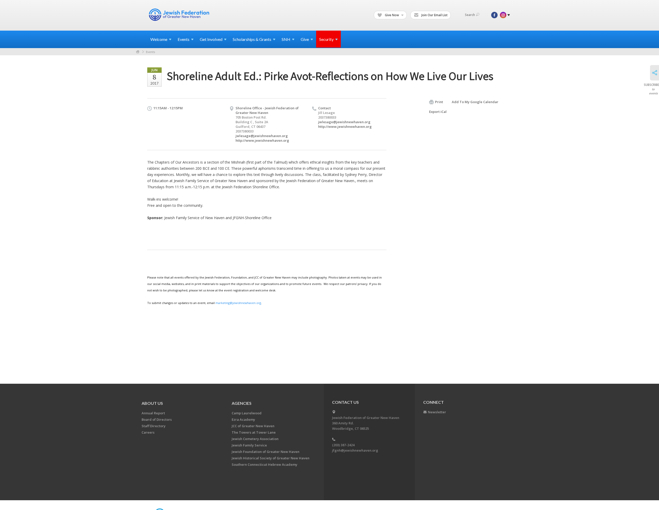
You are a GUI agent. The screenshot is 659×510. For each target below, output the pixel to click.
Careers (148, 432)
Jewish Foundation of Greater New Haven (265, 451)
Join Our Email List (434, 15)
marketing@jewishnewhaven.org (238, 303)
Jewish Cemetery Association (255, 438)
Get (211, 39)
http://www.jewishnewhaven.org (262, 140)
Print (439, 102)
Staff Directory (154, 426)
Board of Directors (157, 419)
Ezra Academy (243, 419)
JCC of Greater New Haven (253, 426)
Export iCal (438, 111)
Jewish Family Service (249, 445)
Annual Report (153, 413)
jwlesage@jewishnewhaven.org (262, 135)
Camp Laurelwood (247, 413)
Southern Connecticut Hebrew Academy (264, 464)
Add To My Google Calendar (475, 102)
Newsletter (437, 412)
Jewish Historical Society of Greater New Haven (270, 458)
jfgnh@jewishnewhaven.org (355, 450)
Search (470, 15)
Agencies (242, 403)
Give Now (392, 15)
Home (138, 51)
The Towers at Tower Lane (254, 432)
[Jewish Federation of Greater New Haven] (179, 14)
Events (150, 52)
